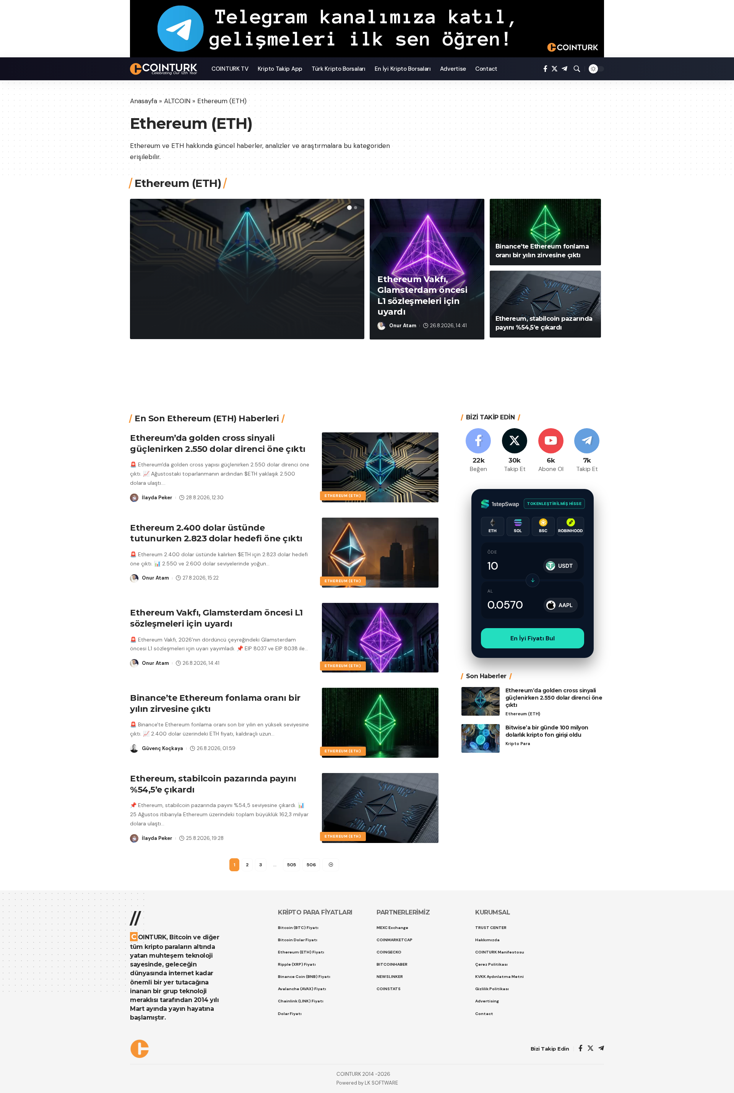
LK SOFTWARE (381, 1083)
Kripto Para (517, 743)
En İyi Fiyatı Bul (532, 638)
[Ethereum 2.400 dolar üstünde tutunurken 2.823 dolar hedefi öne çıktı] (380, 553)
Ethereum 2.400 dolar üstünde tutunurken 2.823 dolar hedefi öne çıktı (216, 533)
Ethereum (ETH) (166, 261)
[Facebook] (545, 69)
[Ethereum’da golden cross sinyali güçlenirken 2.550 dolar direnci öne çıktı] (380, 467)
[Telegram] (564, 69)
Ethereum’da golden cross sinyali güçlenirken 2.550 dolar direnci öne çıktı (247, 293)
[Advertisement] (364, 367)
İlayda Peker (166, 325)
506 (311, 865)
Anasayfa (143, 101)
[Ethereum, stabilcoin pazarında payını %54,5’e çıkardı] (545, 304)
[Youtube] (551, 451)
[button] (349, 208)
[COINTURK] (164, 69)
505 (291, 865)
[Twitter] (554, 69)
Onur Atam (402, 325)
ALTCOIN (177, 101)
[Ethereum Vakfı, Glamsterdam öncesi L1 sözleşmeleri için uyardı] (380, 638)
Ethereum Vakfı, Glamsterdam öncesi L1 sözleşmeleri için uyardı (216, 618)
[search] (577, 69)
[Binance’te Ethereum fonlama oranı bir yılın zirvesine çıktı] (545, 232)
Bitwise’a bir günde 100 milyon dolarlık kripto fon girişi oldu (546, 731)
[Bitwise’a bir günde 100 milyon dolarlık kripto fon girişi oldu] (480, 738)
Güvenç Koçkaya (162, 748)
